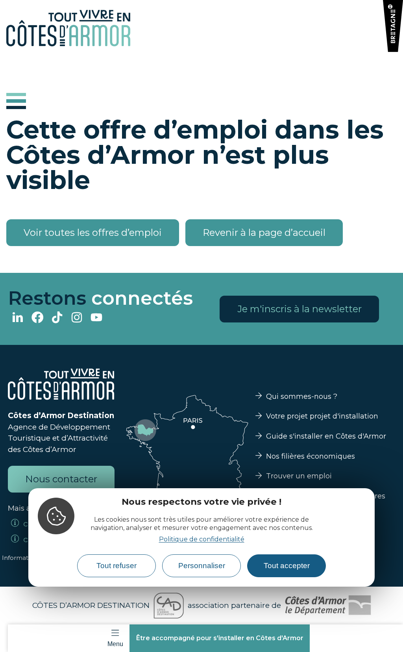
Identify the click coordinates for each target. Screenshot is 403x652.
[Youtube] (96, 318)
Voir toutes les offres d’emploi (93, 232)
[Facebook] (37, 318)
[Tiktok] (57, 318)
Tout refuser (116, 565)
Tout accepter (287, 565)
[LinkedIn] (17, 318)
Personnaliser (201, 565)
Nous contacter (61, 479)
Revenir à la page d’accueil (264, 232)
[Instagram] (76, 318)
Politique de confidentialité (201, 539)
